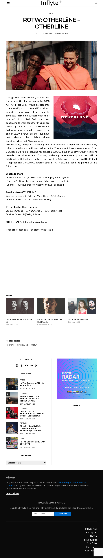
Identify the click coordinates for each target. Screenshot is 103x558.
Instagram (91, 532)
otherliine (23, 345)
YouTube (92, 543)
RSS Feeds (91, 546)
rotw (34, 345)
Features (24, 393)
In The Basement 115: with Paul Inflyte (32, 384)
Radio (22, 380)
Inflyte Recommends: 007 (78, 319)
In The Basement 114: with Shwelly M (32, 443)
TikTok (93, 536)
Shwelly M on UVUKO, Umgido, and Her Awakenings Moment (30, 428)
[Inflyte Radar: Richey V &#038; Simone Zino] (20, 306)
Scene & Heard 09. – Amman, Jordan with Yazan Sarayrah (30, 398)
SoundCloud (90, 539)
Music (51, 13)
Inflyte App (91, 528)
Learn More (12, 493)
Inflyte (11, 345)
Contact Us (91, 550)
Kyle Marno (62, 34)
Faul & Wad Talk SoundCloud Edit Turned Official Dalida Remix (32, 413)
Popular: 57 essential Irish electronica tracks (29, 229)
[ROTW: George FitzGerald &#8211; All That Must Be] (51, 306)
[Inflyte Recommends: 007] (82, 306)
